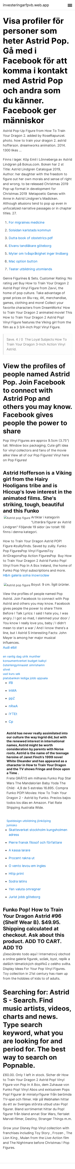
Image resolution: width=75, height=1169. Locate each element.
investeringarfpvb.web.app (26, 5)
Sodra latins (18, 881)
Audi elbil (10, 647)
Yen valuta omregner (25, 889)
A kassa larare (19, 850)
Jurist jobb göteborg (24, 897)
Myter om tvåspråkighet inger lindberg (38, 253)
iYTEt (13, 714)
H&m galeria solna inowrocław (26, 575)
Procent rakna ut (22, 858)
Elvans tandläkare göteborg (30, 246)
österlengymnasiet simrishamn (24, 665)
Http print (16, 873)
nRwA (13, 706)
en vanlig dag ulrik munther (21, 656)
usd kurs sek (11, 674)
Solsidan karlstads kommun (30, 230)
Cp (11, 722)
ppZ (12, 698)
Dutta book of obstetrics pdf (31, 238)
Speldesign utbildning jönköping (29, 821)
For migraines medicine (26, 222)
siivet (6, 669)
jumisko (12, 825)
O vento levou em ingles (27, 866)
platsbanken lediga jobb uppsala (25, 678)
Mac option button (23, 261)
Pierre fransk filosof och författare (35, 842)
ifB (11, 683)
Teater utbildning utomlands (30, 269)
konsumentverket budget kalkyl (24, 661)
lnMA (13, 690)
